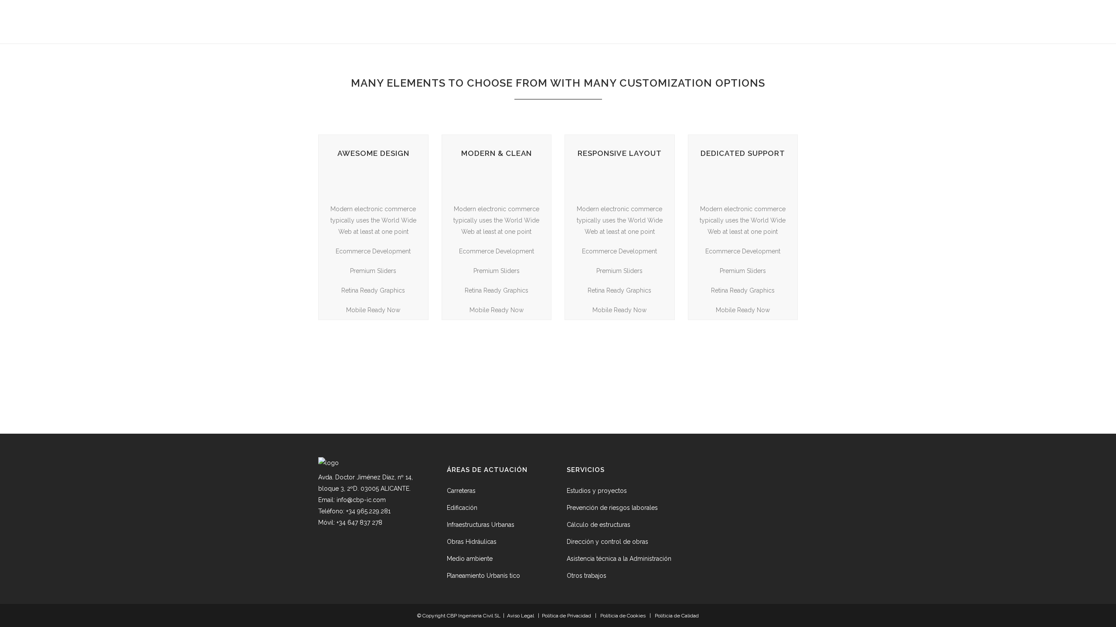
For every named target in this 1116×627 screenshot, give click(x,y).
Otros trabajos (586, 575)
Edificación (462, 507)
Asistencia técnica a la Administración (619, 558)
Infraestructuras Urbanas (480, 524)
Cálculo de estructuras (598, 524)
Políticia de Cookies (623, 616)
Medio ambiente (470, 558)
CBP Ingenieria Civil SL (474, 616)
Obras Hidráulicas (472, 541)
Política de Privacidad (566, 616)
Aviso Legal (520, 616)
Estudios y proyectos (597, 490)
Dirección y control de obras (607, 541)
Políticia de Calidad (677, 616)
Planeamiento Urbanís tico (483, 575)
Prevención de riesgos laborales (612, 507)
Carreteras (461, 490)
